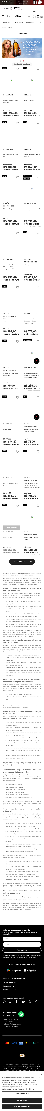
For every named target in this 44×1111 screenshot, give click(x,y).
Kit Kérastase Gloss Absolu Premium (11, 101)
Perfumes (19, 23)
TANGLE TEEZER (30, 313)
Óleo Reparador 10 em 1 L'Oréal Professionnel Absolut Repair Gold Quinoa (32, 485)
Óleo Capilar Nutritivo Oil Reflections (10, 374)
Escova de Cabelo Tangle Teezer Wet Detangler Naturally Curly (31, 321)
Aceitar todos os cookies (22, 1107)
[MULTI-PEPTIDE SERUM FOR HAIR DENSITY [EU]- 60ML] (32, 353)
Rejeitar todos (22, 1100)
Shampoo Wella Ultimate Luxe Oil (31, 538)
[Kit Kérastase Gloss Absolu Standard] (32, 134)
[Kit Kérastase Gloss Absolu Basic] (11, 463)
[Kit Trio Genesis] (11, 517)
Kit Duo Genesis (8, 429)
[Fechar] (41, 1074)
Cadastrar (22, 950)
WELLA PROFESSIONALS (9, 315)
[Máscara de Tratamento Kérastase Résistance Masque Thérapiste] (11, 244)
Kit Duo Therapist (29, 100)
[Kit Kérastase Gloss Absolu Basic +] (11, 134)
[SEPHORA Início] (5, 8)
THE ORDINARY (30, 368)
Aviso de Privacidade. (28, 957)
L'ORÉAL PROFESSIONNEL (9, 205)
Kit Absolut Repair (8, 209)
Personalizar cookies (22, 1094)
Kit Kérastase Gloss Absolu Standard (32, 156)
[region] (22, 1091)
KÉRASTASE (8, 95)
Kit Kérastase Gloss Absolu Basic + (11, 156)
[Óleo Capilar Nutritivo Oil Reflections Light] (32, 409)
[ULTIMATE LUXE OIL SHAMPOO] (32, 517)
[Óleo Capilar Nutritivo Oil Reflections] (11, 353)
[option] (22, 48)
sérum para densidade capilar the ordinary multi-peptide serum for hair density (32, 375)
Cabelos (10, 28)
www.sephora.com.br (9, 1067)
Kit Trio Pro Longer (29, 265)
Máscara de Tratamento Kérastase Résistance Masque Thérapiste (10, 267)
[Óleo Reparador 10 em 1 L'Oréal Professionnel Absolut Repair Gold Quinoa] (32, 463)
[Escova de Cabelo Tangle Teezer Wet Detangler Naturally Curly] (32, 298)
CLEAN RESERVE (30, 203)
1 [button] (20, 61)
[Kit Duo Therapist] (32, 80)
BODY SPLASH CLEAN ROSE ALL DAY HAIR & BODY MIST (32, 210)
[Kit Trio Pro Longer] (32, 244)
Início (4, 28)
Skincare (30, 23)
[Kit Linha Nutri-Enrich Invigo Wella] (11, 298)
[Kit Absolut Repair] (11, 188)
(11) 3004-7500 (8, 1016)
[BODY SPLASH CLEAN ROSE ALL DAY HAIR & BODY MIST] (32, 188)
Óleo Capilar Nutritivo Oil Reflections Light (31, 430)
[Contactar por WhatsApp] (21, 1014)
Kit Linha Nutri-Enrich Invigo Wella (11, 320)
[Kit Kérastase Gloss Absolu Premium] (11, 80)
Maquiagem (6, 23)
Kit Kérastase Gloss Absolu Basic (11, 484)
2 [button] (23, 61)
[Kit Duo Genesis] (11, 409)
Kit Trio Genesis (7, 537)
